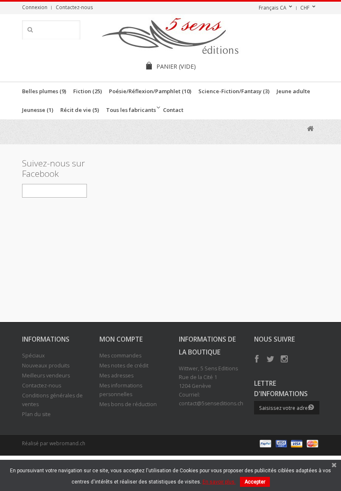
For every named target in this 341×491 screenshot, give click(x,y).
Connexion (34, 7)
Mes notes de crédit (123, 365)
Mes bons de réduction (128, 404)
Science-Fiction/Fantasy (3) (233, 91)
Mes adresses (116, 375)
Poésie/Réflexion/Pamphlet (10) (150, 91)
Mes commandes (120, 355)
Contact (173, 110)
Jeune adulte (293, 91)
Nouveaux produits (45, 365)
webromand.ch (67, 443)
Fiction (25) (87, 91)
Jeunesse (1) (37, 110)
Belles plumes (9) (44, 91)
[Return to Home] (310, 129)
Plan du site (36, 414)
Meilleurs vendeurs (46, 375)
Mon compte (121, 339)
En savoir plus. (219, 482)
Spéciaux (33, 355)
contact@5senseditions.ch (211, 403)
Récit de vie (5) (79, 110)
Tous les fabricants (131, 110)
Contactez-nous (74, 7)
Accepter (255, 482)
